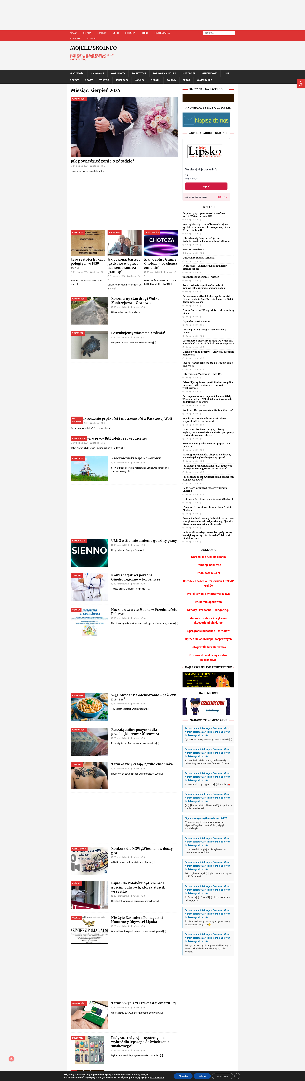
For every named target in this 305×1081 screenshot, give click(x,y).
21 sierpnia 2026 (191, 220)
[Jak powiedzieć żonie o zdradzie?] (124, 127)
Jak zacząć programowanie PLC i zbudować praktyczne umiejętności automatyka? (207, 467)
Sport (89, 80)
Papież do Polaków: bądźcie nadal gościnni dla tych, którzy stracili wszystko (138, 887)
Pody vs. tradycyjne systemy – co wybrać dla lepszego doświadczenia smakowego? (140, 1042)
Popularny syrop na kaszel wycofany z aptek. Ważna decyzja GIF (205, 215)
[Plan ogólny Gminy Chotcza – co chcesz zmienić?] (161, 243)
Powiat (73, 33)
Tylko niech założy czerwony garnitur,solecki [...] (208, 739)
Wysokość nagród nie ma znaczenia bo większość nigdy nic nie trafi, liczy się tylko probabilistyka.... (205, 825)
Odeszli (155, 80)
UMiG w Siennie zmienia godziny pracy (144, 541)
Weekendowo (209, 73)
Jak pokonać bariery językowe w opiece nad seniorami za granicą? (124, 265)
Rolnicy (171, 80)
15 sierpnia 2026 (191, 472)
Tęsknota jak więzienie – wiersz (201, 276)
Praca (186, 80)
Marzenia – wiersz (193, 249)
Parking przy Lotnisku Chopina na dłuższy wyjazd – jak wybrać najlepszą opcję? (207, 456)
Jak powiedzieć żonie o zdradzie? (102, 161)
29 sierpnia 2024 (121, 738)
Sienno (145, 33)
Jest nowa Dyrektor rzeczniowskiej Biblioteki (208, 499)
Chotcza (87, 33)
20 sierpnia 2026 (191, 261)
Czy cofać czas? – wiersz (196, 321)
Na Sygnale (97, 73)
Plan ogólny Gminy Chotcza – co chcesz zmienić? (160, 263)
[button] (301, 83)
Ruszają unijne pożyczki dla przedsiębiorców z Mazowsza (135, 732)
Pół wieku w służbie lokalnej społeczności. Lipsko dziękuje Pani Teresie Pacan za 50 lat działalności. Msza (208, 299)
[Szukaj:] (219, 33)
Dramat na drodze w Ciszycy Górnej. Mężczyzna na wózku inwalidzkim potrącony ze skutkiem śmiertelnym (208, 432)
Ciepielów (101, 33)
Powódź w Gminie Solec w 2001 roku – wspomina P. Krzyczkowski (204, 420)
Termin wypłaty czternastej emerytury (143, 1003)
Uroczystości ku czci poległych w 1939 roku (88, 263)
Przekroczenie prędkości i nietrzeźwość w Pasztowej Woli (124, 419)
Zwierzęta (122, 80)
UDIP (226, 73)
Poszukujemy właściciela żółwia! (138, 333)
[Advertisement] (162, 18)
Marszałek (75, 39)
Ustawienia (222, 1076)
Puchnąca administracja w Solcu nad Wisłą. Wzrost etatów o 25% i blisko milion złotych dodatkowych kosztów (207, 399)
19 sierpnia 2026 (191, 306)
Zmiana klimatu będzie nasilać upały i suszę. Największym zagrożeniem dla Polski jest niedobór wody (208, 535)
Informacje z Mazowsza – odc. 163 (202, 374)
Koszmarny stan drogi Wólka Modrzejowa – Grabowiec (135, 301)
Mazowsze (189, 73)
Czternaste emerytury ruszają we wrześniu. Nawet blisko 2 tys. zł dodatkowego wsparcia (208, 342)
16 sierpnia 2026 (191, 414)
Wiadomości (77, 73)
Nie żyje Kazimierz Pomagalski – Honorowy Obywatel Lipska (138, 920)
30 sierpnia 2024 (154, 272)
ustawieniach (157, 1077)
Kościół (139, 80)
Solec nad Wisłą (162, 33)
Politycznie (139, 73)
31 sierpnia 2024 (80, 166)
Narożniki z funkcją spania (208, 556)
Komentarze (204, 80)
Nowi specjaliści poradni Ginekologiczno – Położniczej (136, 577)
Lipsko (116, 33)
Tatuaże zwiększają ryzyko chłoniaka (142, 764)
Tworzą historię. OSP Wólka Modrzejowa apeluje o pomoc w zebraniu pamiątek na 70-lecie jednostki (206, 227)
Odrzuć (202, 1076)
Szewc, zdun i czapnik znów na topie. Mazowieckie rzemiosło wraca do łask (204, 286)
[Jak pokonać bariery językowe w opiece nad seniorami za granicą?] (125, 243)
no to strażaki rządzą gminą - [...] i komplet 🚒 (207, 784)
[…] (106, 171)
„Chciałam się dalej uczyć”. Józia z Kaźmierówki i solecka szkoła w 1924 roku (206, 240)
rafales (95, 166)
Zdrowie (104, 80)
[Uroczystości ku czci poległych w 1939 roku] (88, 243)
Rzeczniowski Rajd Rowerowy (136, 458)
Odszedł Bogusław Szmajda (198, 257)
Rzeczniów (130, 33)
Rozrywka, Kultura (164, 73)
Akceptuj (183, 1076)
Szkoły (74, 80)
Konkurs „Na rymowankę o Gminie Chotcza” (208, 410)
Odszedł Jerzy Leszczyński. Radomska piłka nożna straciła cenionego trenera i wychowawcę (208, 385)
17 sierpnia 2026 (191, 392)
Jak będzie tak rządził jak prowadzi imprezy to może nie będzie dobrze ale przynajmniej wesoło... (208, 948)
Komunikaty (118, 73)
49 (204, 406)
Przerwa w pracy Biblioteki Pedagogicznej (112, 438)
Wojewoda (91, 39)
